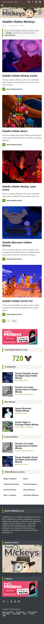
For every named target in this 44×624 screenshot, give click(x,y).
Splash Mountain (21, 413)
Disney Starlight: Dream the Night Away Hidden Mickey (26, 375)
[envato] (28, 1)
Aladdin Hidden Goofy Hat (17, 301)
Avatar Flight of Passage (24, 427)
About (25, 614)
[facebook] (32, 1)
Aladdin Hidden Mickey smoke (19, 75)
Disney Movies (13, 25)
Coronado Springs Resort (24, 394)
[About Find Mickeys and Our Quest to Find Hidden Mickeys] (22, 559)
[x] (40, 1)
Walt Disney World (7, 612)
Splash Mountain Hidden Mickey (23, 409)
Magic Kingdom (10, 479)
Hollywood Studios (11, 484)
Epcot (25, 479)
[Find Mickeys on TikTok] (22, 337)
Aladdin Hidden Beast (14, 131)
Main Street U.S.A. (21, 380)
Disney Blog (16, 614)
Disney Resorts (10, 490)
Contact (31, 614)
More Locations (10, 495)
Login (4, 615)
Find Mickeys (16, 609)
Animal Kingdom (30, 484)
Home (4, 25)
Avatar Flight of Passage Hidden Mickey (27, 423)
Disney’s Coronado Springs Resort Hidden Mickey (26, 389)
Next (14, 321)
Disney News (6, 614)
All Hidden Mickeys (31, 495)
